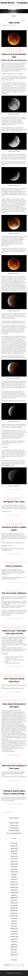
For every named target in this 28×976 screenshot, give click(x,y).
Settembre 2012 (14, 936)
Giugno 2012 (14, 944)
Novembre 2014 (14, 887)
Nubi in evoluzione (14, 566)
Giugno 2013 (14, 923)
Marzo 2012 (14, 952)
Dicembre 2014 (14, 884)
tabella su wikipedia (14, 86)
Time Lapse (17, 52)
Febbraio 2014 (14, 903)
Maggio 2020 (14, 846)
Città (10, 763)
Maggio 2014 (14, 897)
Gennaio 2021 (14, 843)
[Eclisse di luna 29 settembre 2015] (14, 46)
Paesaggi (10, 499)
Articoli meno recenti (8, 812)
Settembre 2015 (14, 871)
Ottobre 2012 (14, 934)
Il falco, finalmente (14, 828)
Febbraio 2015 (14, 882)
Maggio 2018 (14, 851)
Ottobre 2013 (14, 913)
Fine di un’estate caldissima (14, 593)
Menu (14, 16)
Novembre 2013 (14, 910)
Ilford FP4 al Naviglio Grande (14, 833)
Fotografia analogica (14, 830)
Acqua (6, 627)
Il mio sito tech (17, 973)
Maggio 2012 (14, 947)
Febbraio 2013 (14, 928)
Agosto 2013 (14, 918)
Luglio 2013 (14, 921)
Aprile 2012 (14, 949)
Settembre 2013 (14, 915)
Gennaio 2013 (14, 931)
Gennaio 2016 (14, 866)
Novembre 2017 (14, 856)
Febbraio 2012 (14, 954)
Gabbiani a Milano (14, 822)
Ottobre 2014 (14, 890)
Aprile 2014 (14, 900)
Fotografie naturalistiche (13, 498)
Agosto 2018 (14, 848)
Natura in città (14, 825)
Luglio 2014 (14, 895)
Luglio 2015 (14, 874)
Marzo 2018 (14, 853)
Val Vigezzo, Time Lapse (14, 502)
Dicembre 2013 (14, 908)
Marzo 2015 (14, 879)
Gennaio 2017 (14, 858)
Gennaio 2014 (14, 905)
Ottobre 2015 (14, 869)
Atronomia (9, 49)
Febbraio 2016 (14, 864)
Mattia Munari (17, 489)
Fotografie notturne (16, 627)
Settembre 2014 (14, 892)
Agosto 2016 (14, 861)
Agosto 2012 (14, 939)
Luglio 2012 (14, 941)
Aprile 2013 (14, 926)
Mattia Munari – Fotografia (14, 3)
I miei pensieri (10, 973)
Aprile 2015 (14, 877)
